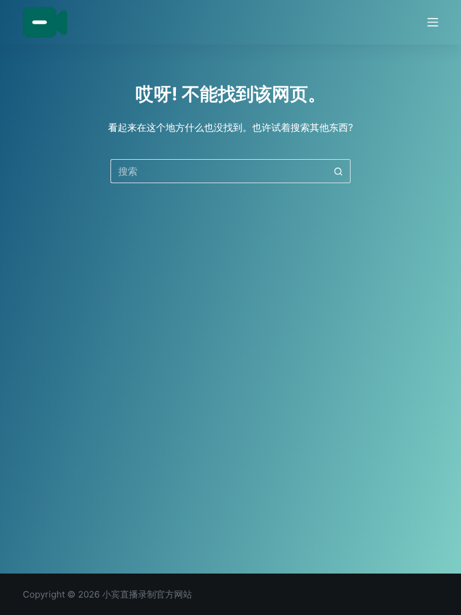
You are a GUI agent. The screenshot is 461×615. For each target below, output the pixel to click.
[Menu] (432, 22)
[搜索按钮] (339, 171)
